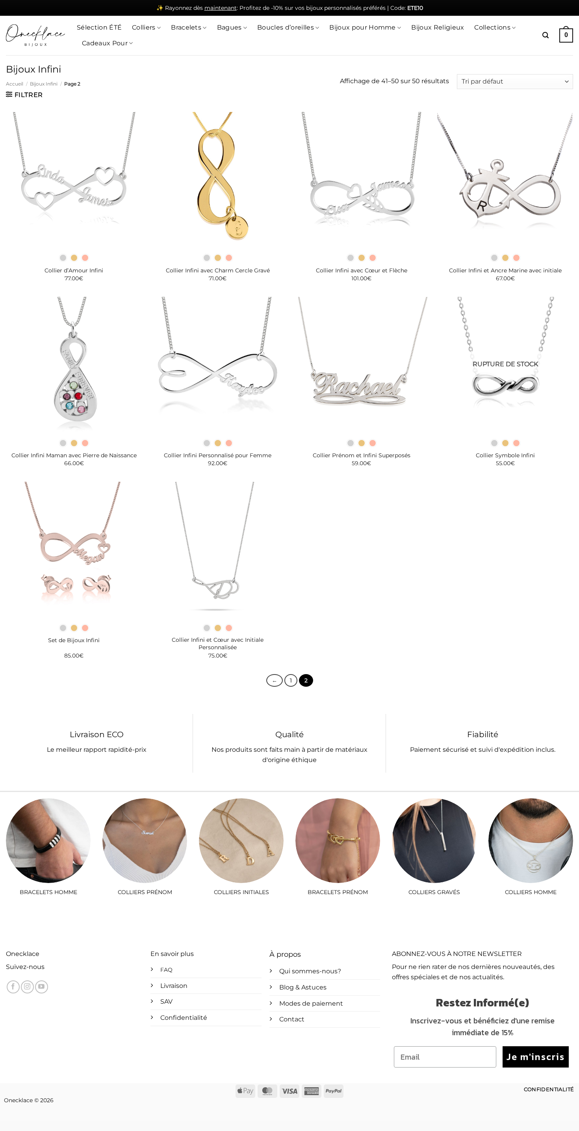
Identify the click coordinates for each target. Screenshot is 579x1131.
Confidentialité (183, 1017)
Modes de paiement (311, 1003)
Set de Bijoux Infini (74, 640)
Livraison (173, 985)
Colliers (144, 27)
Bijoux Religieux (437, 27)
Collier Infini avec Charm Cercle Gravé (218, 270)
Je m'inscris (536, 1057)
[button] (545, 35)
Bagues (229, 27)
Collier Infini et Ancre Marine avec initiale (505, 270)
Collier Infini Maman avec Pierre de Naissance (74, 455)
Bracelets (186, 27)
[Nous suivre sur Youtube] (41, 986)
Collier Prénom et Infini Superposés (361, 455)
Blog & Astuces (303, 987)
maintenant (220, 7)
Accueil (14, 84)
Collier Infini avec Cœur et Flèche (361, 270)
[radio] (63, 258)
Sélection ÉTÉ (99, 27)
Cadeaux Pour (105, 43)
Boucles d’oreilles (285, 27)
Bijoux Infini (44, 84)
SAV (166, 1001)
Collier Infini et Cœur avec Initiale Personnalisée (218, 643)
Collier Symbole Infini (505, 455)
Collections (492, 27)
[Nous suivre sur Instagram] (27, 986)
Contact (291, 1019)
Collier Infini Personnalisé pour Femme (217, 455)
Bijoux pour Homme (362, 27)
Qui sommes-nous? (310, 971)
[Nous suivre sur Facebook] (13, 986)
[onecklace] (35, 35)
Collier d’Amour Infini (74, 270)
